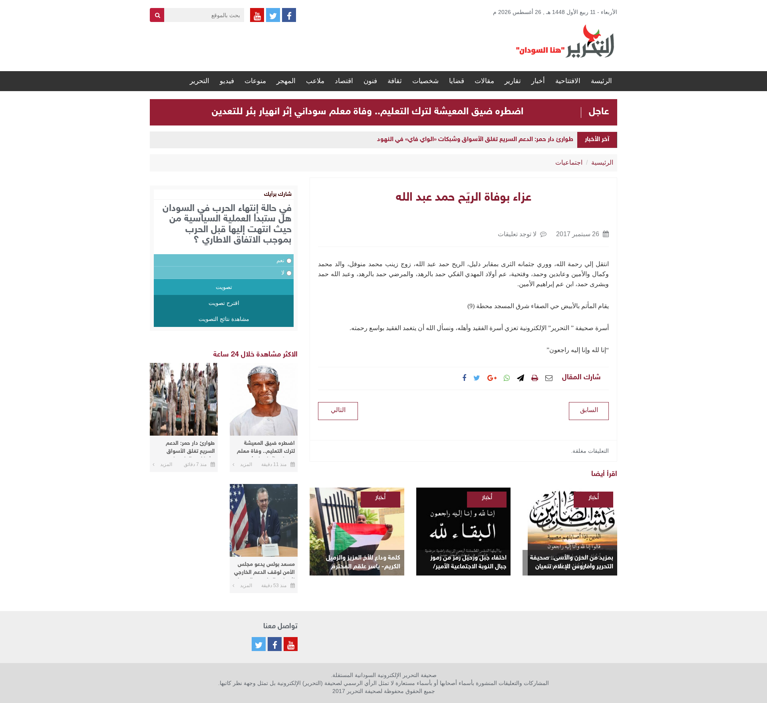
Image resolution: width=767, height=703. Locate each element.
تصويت (224, 287)
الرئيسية (602, 162)
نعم (280, 260)
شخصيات (425, 81)
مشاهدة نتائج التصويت (224, 319)
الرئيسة (601, 81)
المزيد (246, 464)
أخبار (538, 81)
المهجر (286, 81)
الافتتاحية (567, 81)
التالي (338, 409)
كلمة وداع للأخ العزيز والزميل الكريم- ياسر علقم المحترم (363, 562)
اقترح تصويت (224, 303)
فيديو (227, 81)
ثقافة (394, 81)
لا (282, 272)
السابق (589, 409)
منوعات (255, 81)
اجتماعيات (568, 162)
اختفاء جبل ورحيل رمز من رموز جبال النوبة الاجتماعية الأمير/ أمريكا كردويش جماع (468, 563)
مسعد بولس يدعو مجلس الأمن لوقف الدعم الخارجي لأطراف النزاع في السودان (264, 569)
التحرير (199, 81)
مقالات (484, 81)
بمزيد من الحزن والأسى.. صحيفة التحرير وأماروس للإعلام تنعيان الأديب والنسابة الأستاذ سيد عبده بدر (571, 563)
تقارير (513, 81)
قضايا (456, 81)
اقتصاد (344, 81)
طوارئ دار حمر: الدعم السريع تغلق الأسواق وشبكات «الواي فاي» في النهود (475, 139)
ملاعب (315, 81)
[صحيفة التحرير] (565, 41)
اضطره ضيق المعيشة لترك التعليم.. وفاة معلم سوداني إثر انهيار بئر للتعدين (367, 112)
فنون (370, 81)
